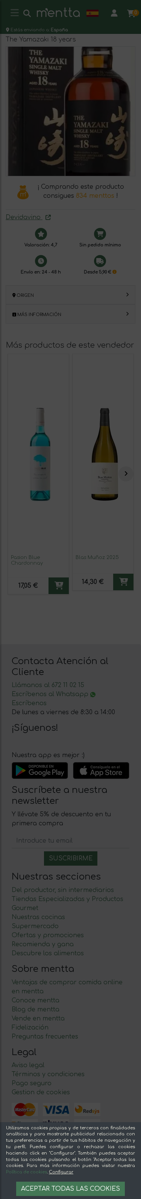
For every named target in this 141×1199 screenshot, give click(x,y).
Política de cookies (26, 1172)
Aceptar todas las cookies (70, 1188)
